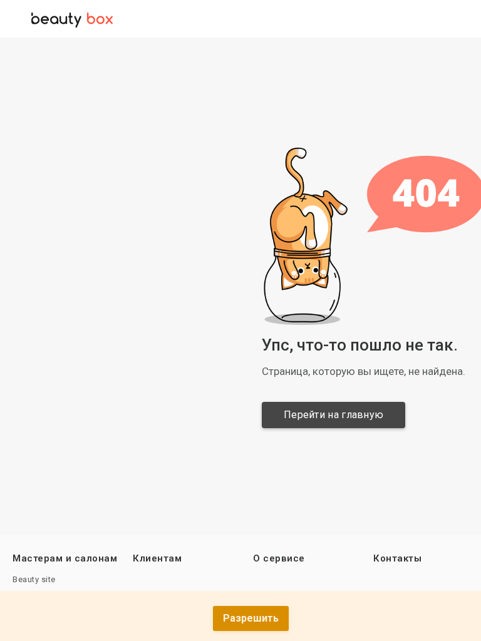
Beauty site (34, 579)
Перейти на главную (333, 415)
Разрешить (251, 618)
